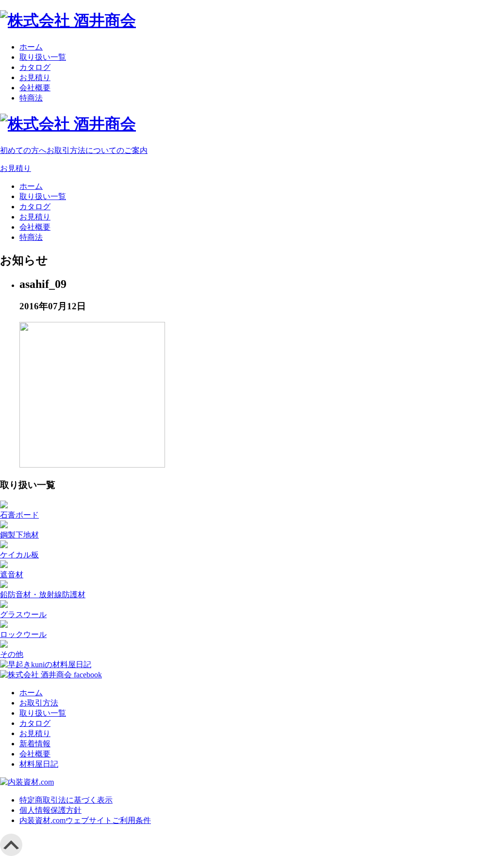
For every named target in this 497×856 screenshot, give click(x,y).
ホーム (31, 47)
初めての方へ (74, 150)
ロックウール (23, 634)
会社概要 (34, 88)
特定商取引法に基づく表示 (66, 800)
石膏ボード (19, 515)
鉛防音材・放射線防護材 (42, 594)
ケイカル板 (19, 555)
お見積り (34, 77)
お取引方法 (38, 703)
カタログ (34, 67)
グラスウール (23, 614)
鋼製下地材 (19, 535)
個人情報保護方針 (50, 810)
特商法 (31, 98)
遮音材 (11, 575)
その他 (11, 654)
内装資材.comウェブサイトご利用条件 (85, 820)
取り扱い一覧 (42, 57)
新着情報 (34, 743)
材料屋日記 (38, 764)
